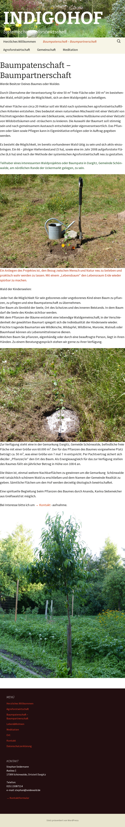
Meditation (70, 50)
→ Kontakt (43, 505)
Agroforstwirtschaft (16, 50)
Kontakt (11, 740)
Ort (8, 735)
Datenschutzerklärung (19, 746)
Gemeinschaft (46, 50)
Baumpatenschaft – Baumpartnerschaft (70, 41)
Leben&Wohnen (15, 724)
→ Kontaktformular (18, 797)
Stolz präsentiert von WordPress (63, 820)
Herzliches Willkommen (19, 41)
